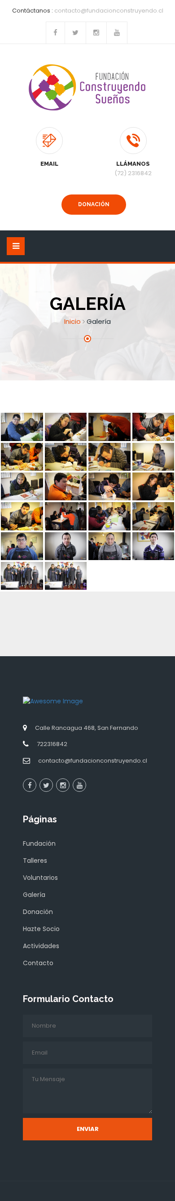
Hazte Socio (41, 928)
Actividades (41, 945)
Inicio (72, 321)
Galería (34, 894)
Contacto (38, 962)
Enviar (88, 1129)
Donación (93, 204)
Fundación (39, 843)
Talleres (35, 860)
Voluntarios (40, 877)
